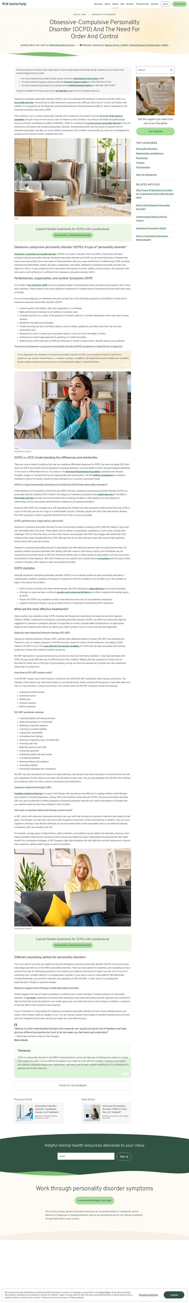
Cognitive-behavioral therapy (28, 793)
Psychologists (143, 167)
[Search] (172, 69)
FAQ (122, 4)
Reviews (130, 4)
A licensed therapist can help (94, 1200)
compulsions (104, 558)
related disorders (105, 494)
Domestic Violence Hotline (76, 82)
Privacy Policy (104, 1292)
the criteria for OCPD (38, 285)
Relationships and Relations (149, 153)
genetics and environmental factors (74, 592)
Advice (115, 4)
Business (98, 4)
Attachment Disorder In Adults (151, 228)
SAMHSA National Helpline (80, 85)
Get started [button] (155, 131)
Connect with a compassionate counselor (73, 235)
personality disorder (24, 102)
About (107, 4)
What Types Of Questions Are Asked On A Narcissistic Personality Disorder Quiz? (155, 194)
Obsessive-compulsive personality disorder (35, 254)
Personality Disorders (104, 15)
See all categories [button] (146, 175)
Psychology (142, 158)
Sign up (124, 1156)
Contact (154, 4)
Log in (165, 4)
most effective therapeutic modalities (61, 646)
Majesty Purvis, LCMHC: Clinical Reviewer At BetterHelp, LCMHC (137, 45)
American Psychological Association (83, 471)
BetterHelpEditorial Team (62, 45)
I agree (174, 1295)
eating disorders (97, 588)
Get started (179, 4)
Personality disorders (24, 498)
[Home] (14, 4)
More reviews (21, 1040)
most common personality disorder (104, 123)
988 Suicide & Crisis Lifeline (86, 78)
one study (31, 997)
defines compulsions (103, 475)
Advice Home (79, 15)
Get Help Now (62, 91)
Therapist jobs (142, 4)
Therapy (140, 162)
